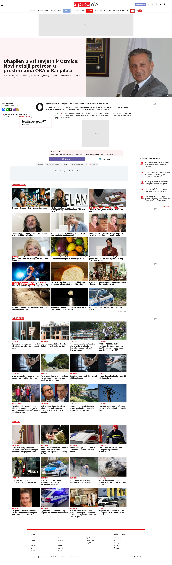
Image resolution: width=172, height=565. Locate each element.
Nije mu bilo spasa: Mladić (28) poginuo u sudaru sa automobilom (54, 512)
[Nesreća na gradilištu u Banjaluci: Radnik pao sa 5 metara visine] (55, 331)
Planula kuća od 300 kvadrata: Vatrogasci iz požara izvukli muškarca (110, 450)
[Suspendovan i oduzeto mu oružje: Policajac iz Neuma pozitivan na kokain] (112, 497)
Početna (33, 10)
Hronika (59, 10)
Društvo (53, 10)
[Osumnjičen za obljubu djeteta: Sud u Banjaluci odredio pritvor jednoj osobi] (26, 331)
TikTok (117, 548)
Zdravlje (67, 11)
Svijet (77, 10)
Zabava (83, 10)
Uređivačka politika (74, 557)
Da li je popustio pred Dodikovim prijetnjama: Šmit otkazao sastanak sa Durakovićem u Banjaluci (54, 409)
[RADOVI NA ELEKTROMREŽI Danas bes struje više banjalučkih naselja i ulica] (112, 393)
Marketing (43, 557)
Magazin (102, 10)
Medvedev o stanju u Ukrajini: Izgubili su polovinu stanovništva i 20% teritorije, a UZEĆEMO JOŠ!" (157, 174)
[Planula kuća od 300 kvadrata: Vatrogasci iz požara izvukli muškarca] (112, 434)
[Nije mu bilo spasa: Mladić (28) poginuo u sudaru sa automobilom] (55, 497)
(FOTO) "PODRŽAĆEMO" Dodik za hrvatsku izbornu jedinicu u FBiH (156, 190)
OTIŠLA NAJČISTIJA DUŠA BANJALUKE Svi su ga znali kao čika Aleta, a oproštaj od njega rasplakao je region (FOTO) (110, 347)
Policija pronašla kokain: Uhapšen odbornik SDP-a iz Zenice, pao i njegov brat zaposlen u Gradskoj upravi (54, 451)
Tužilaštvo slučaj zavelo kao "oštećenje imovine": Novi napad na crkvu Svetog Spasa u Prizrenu (25, 450)
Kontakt (64, 557)
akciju (62, 113)
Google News (105, 159)
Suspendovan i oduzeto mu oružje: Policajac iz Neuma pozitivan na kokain (112, 513)
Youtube (117, 545)
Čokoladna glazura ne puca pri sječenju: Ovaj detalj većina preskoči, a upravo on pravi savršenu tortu (157, 199)
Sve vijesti (40, 10)
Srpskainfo (9, 103)
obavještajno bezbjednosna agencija (57, 164)
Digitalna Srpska (90, 538)
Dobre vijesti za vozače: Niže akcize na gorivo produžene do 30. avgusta (157, 183)
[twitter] (152, 4)
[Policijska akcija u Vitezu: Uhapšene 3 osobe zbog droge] (26, 467)
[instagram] (156, 4)
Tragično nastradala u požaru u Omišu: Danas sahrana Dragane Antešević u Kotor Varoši (24, 513)
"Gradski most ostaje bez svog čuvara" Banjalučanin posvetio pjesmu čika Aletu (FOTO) (82, 408)
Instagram (118, 543)
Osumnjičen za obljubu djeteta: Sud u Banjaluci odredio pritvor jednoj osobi (26, 346)
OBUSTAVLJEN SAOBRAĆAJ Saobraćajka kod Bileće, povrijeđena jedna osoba (51, 482)
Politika (46, 10)
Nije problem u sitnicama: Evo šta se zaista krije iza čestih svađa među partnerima (157, 165)
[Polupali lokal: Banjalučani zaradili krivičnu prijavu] (112, 363)
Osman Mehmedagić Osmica (79, 164)
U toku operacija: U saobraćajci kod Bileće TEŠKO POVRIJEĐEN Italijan (82, 450)
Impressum (33, 557)
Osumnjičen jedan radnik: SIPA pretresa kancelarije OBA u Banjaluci (34, 122)
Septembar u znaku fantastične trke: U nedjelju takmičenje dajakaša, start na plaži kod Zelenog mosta (82, 347)
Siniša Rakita (94, 164)
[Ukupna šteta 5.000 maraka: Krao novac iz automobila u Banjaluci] (26, 363)
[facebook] (148, 4)
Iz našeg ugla (124, 10)
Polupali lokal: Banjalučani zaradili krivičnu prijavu (112, 377)
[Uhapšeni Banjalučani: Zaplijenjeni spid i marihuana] (84, 363)
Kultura (109, 10)
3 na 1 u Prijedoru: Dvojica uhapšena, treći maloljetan (80, 481)
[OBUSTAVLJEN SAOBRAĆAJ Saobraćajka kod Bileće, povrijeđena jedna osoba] (55, 467)
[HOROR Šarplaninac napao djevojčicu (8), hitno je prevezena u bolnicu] (112, 467)
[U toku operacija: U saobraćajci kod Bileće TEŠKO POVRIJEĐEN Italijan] (84, 434)
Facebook (118, 538)
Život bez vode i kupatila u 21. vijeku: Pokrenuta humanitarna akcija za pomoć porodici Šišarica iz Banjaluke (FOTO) (26, 409)
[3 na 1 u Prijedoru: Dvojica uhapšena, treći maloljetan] (84, 467)
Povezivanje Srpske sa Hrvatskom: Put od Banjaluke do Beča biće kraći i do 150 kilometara (54, 378)
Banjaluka (116, 10)
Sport (59, 538)
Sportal (90, 11)
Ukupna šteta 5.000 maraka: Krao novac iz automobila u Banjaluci (25, 377)
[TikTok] (164, 4)
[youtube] (160, 4)
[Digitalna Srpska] (132, 11)
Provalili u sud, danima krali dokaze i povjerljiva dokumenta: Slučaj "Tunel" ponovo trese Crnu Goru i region (83, 514)
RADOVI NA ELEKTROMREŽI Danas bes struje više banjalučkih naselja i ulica (112, 408)
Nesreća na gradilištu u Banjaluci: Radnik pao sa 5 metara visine (54, 345)
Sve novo (166, 206)
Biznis (73, 10)
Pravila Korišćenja (54, 557)
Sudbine (96, 10)
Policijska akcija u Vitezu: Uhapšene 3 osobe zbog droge (24, 481)
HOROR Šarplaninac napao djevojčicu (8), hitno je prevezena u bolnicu (112, 482)
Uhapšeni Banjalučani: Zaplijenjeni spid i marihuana (83, 377)
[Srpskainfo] (86, 4)
